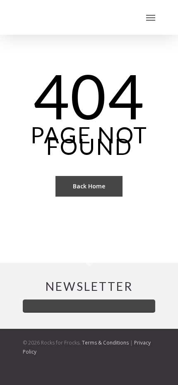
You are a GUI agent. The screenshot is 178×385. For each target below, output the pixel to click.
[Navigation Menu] (150, 17)
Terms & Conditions (105, 342)
